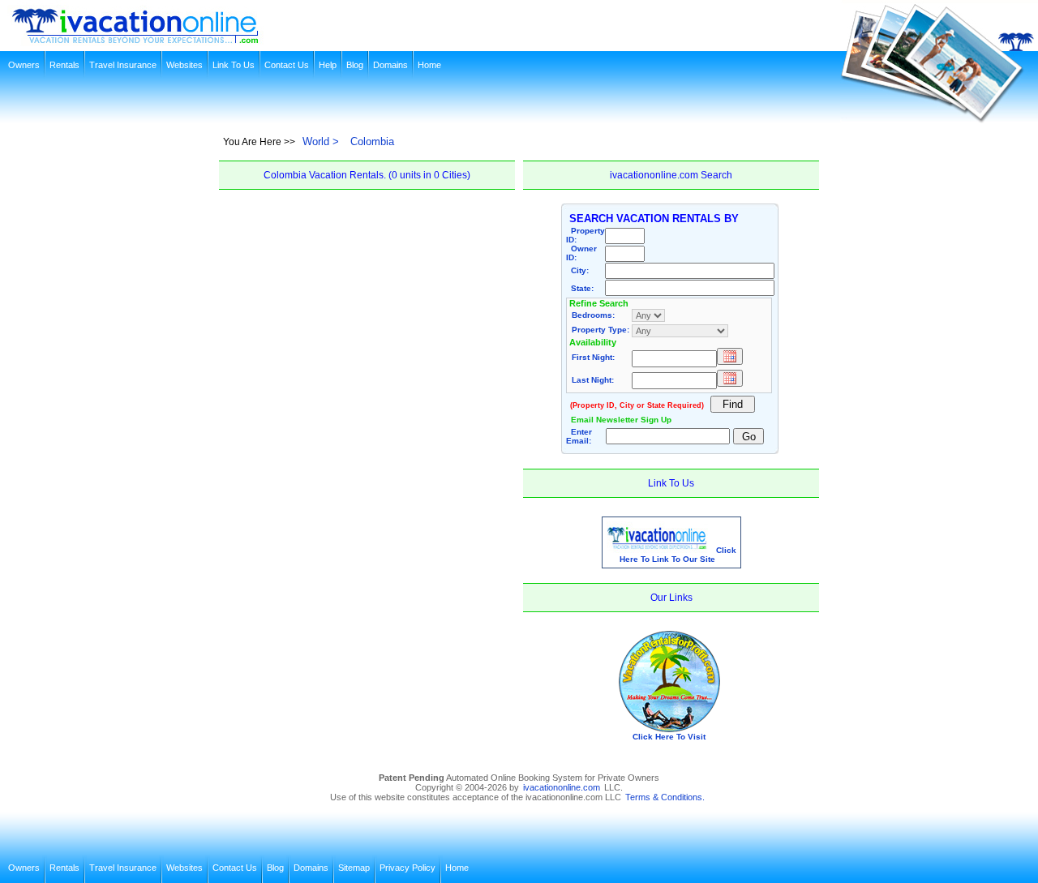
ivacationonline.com (561, 787)
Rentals (64, 65)
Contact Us (286, 65)
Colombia (372, 141)
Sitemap (354, 867)
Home (429, 65)
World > (320, 141)
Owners (24, 65)
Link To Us (233, 65)
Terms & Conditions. (665, 797)
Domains (390, 65)
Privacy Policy (407, 867)
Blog (354, 65)
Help (328, 65)
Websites (184, 65)
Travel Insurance (123, 65)
